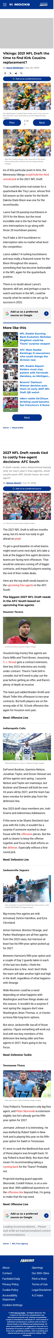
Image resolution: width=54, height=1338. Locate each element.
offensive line (15, 1192)
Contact (7, 1273)
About (6, 1267)
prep (17, 538)
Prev (12, 122)
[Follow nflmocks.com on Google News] (46, 313)
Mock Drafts (17, 428)
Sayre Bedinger (15, 67)
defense (12, 847)
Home (6, 428)
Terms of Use (40, 1284)
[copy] (21, 73)
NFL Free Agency (20, 1243)
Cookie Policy (10, 1289)
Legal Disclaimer (42, 1289)
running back (10, 1166)
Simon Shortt (13, 483)
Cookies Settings (12, 1305)
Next (42, 122)
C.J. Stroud (10, 662)
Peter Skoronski (26, 1111)
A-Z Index (37, 1295)
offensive (26, 834)
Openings (37, 1267)
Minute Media (19, 1313)
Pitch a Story (39, 1278)
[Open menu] (5, 4)
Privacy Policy (10, 1284)
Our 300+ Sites (40, 1273)
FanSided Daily (11, 1278)
